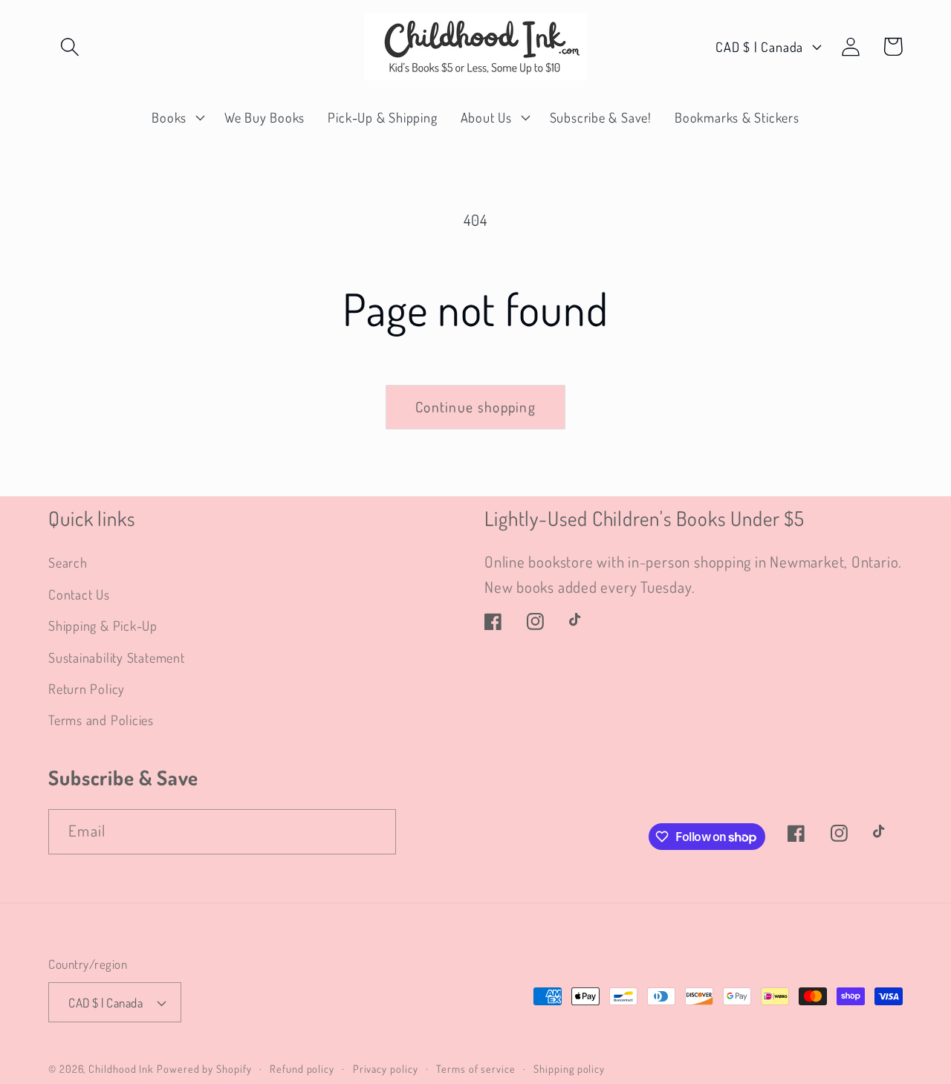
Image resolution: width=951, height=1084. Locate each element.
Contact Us (79, 594)
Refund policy (302, 1068)
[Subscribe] (374, 831)
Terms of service (476, 1068)
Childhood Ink (121, 1068)
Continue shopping (475, 406)
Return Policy (86, 688)
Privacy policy (385, 1068)
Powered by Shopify (204, 1068)
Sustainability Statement (116, 657)
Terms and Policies (101, 719)
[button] (69, 46)
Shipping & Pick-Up (103, 625)
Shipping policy (569, 1068)
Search (68, 562)
